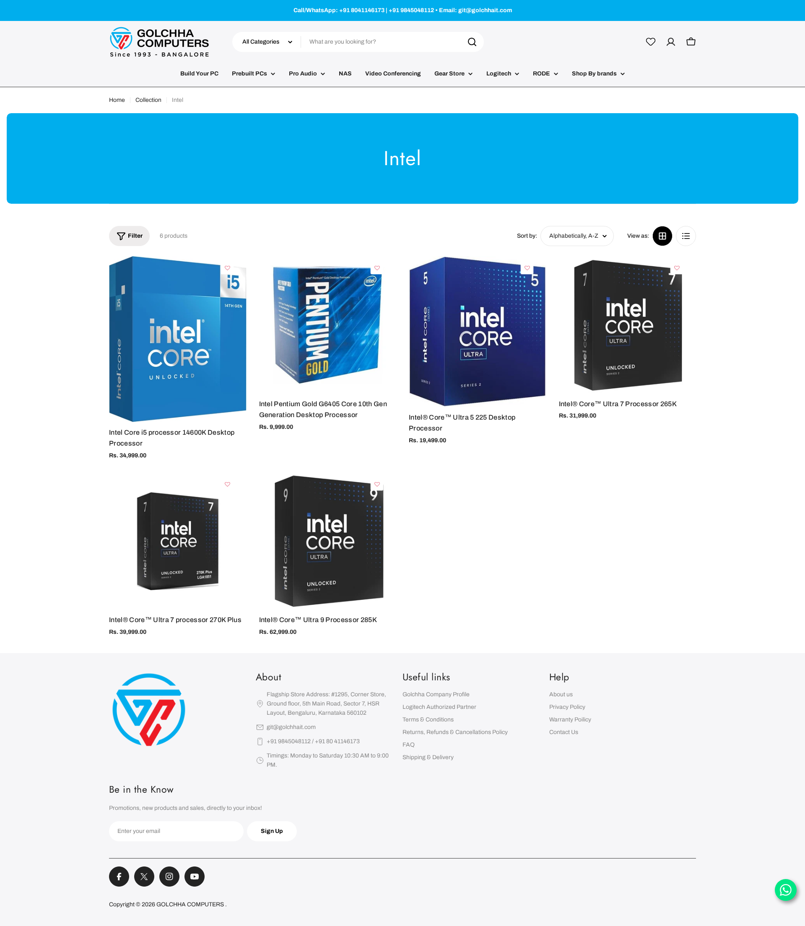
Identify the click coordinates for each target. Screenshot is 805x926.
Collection (148, 100)
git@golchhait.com (291, 727)
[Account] (671, 42)
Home (117, 100)
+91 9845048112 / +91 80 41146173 (313, 741)
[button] (227, 268)
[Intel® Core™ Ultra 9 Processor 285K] (328, 541)
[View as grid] (662, 236)
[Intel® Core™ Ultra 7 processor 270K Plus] (178, 541)
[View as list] (686, 236)
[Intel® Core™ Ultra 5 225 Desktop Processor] (477, 331)
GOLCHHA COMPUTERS (190, 904)
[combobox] (358, 42)
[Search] (472, 42)
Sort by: (527, 236)
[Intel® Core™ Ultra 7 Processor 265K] (627, 325)
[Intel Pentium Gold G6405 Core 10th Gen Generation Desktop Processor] (328, 325)
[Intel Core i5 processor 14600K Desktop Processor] (178, 339)
